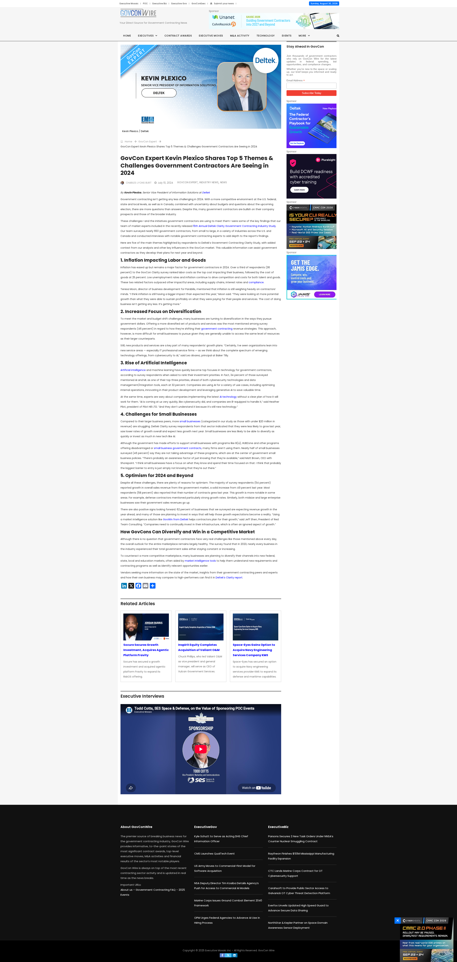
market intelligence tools (200, 561)
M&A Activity (239, 35)
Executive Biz (159, 3)
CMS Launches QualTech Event (214, 853)
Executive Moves (211, 35)
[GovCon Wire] (138, 14)
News (223, 182)
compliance (256, 282)
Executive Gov (179, 3)
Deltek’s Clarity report (229, 577)
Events (287, 35)
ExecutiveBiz (278, 827)
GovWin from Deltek (175, 519)
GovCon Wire (266, 950)
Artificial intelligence (133, 370)
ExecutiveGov (205, 827)
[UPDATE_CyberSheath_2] (426, 939)
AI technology (228, 397)
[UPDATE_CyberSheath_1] (312, 226)
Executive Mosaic (129, 3)
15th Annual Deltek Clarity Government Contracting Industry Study (234, 226)
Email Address (296, 80)
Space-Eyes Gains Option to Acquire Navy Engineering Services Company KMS (254, 650)
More (302, 35)
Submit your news (224, 3)
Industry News (209, 182)
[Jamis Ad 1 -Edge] (312, 277)
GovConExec (198, 3)
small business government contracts (177, 448)
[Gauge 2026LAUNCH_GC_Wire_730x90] (274, 21)
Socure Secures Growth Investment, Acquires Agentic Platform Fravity (146, 650)
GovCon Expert (147, 141)
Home (127, 35)
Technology (266, 35)
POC (145, 3)
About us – (128, 890)
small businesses (190, 421)
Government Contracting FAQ (156, 890)
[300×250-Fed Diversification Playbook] (312, 126)
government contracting (216, 328)
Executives (146, 35)
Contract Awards (178, 35)
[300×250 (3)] (312, 176)
